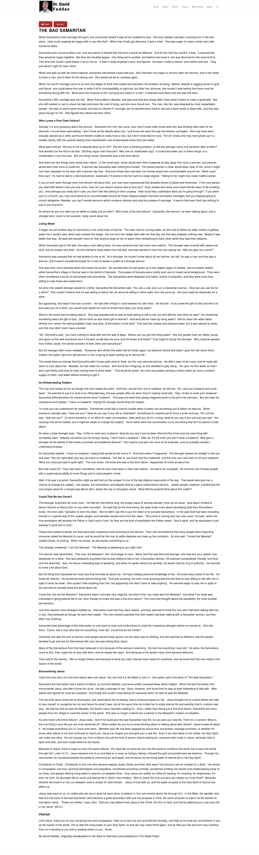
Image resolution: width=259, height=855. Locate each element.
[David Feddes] (54, 6)
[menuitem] (156, 6)
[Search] (217, 6)
